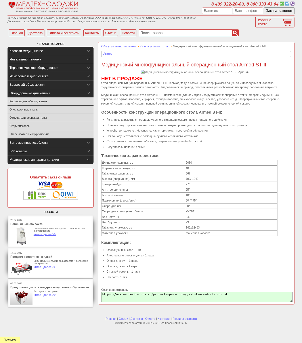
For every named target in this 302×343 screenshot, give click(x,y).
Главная (110, 318)
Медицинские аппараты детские (34, 159)
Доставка (136, 318)
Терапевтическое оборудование (34, 68)
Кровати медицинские (26, 51)
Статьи (123, 318)
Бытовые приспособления (29, 142)
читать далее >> (45, 234)
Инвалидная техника (25, 59)
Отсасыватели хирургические (29, 134)
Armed (108, 53)
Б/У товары (18, 151)
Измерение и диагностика (29, 76)
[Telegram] (287, 4)
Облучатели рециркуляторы (28, 117)
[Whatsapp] (282, 4)
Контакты (164, 318)
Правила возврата (184, 318)
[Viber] (292, 4)
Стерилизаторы (20, 126)
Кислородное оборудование (28, 101)
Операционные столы (154, 46)
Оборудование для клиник (119, 46)
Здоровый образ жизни (27, 84)
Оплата (150, 318)
